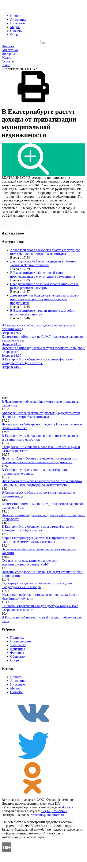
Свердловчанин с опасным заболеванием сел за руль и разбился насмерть (44, 286)
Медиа (15, 27)
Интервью (17, 23)
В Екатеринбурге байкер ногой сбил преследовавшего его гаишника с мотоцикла (43, 274)
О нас (14, 34)
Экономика (18, 645)
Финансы (17, 652)
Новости (16, 15)
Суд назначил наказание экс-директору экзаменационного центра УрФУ (30, 562)
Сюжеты (16, 31)
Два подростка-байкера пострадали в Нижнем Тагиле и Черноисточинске (43, 263)
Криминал (17, 649)
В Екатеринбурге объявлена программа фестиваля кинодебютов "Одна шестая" (38, 528)
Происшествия (20, 641)
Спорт (14, 660)
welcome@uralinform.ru (47, 815)
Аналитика (18, 19)
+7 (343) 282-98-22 (54, 811)
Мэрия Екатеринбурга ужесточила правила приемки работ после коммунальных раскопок (39, 539)
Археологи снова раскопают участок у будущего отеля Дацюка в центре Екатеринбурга (45, 252)
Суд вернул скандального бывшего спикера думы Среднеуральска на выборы (37, 585)
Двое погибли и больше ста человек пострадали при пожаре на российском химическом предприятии (44, 299)
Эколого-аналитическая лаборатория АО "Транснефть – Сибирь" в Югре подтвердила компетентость (42, 483)
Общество (17, 656)
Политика (17, 637)
